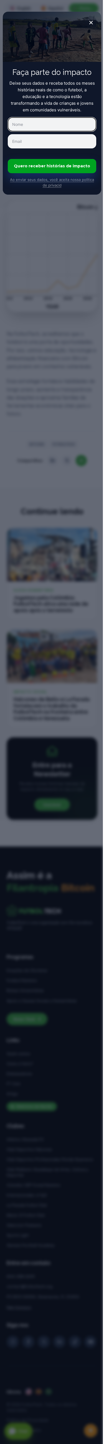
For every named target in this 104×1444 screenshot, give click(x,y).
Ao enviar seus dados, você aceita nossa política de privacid (52, 182)
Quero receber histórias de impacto (52, 165)
